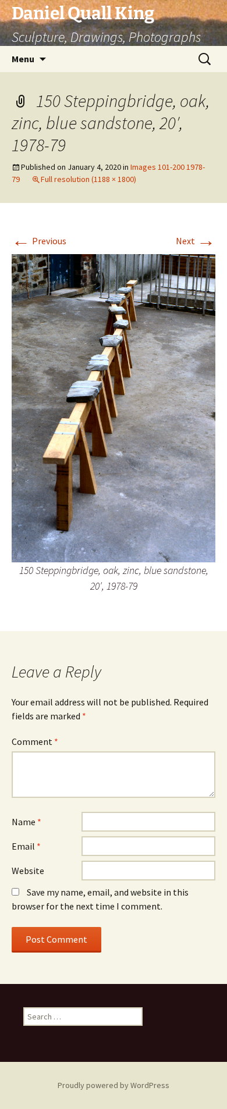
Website (28, 870)
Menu (23, 59)
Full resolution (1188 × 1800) (88, 179)
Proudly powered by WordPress (113, 1085)
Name (26, 822)
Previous (39, 241)
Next (195, 241)
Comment (35, 741)
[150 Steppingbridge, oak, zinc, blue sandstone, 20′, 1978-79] (113, 407)
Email (26, 846)
